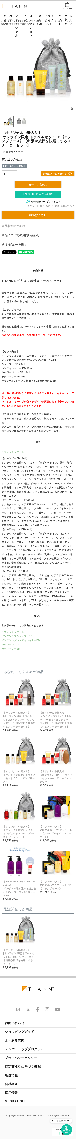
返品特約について (14, 226)
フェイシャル (16, 26)
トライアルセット (49, 20)
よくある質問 (15, 1040)
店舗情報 (11, 1075)
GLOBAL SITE (16, 1101)
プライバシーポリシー (21, 1057)
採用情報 (11, 1092)
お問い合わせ (15, 1023)
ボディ (9, 20)
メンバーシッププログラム (24, 1049)
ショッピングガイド (19, 1031)
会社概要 (11, 1084)
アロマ (3, 20)
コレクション (30, 26)
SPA (70, 20)
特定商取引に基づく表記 (23, 1066)
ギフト (58, 20)
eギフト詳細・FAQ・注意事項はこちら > (51, 206)
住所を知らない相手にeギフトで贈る (38, 194)
